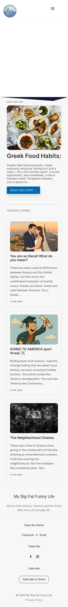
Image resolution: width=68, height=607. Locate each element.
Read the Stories (22, 69)
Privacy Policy (34, 600)
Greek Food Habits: (34, 155)
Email (43, 535)
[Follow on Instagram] (26, 83)
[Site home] (9, 11)
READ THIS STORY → (23, 190)
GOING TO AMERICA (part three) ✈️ (31, 351)
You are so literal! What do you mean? (31, 258)
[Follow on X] (18, 83)
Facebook (28, 535)
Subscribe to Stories (34, 579)
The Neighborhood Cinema (32, 438)
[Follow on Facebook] (10, 83)
